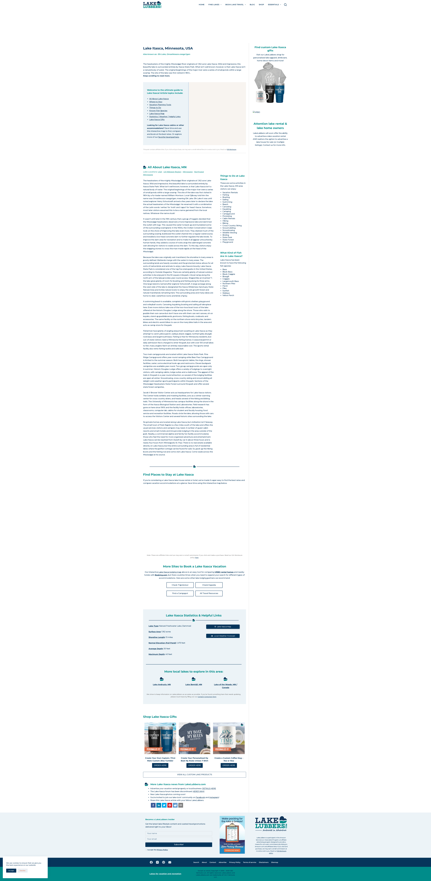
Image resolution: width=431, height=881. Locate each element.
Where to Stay (155, 102)
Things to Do (155, 108)
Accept (11, 870)
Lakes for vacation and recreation (165, 874)
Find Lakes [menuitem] (213, 4)
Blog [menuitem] (252, 4)
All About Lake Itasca (159, 99)
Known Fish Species (158, 111)
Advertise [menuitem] (222, 862)
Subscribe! (179, 844)
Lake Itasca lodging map (169, 572)
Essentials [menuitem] (273, 4)
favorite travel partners (168, 137)
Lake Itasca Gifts (157, 120)
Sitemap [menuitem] (274, 862)
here (196, 557)
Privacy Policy (162, 850)
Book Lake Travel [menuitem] (234, 4)
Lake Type (153, 626)
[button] (153, 805)
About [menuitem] (204, 862)
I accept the (157, 850)
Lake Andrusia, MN (162, 684)
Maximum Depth (157, 654)
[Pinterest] (163, 862)
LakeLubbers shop (272, 55)
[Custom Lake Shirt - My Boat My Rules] (194, 738)
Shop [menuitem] (261, 4)
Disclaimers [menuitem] (263, 862)
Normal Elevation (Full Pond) (162, 643)
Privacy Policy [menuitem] (234, 862)
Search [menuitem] (196, 862)
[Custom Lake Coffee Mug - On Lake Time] (229, 738)
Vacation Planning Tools (160, 105)
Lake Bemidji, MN (193, 684)
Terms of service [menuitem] (249, 862)
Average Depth (156, 649)
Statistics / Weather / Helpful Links (165, 117)
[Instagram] (157, 862)
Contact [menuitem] (213, 862)
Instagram (214, 797)
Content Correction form (207, 697)
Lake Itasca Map (156, 114)
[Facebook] (151, 862)
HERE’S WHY (199, 791)
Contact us (268, 145)
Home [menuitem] (202, 4)
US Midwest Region (172, 172)
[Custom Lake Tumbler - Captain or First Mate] (160, 738)
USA (160, 172)
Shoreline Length (157, 637)
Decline (22, 870)
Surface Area (155, 632)
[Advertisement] (215, 26)
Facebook (200, 797)
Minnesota (188, 172)
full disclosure (231, 149)
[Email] (169, 862)
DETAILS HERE (209, 788)
